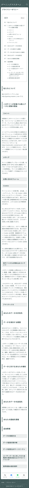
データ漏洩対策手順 (14, 66)
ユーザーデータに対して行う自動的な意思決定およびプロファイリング (16, 74)
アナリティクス (13, 42)
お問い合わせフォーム (15, 34)
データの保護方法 (14, 64)
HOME (2, 482)
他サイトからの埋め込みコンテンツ (16, 39)
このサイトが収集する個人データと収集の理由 (16, 26)
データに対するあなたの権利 (16, 52)
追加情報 (10, 61)
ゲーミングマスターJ (11, 5)
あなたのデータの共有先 (15, 46)
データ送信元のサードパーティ (16, 69)
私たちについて (12, 22)
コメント (11, 30)
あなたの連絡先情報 (13, 58)
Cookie (11, 36)
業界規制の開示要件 (14, 78)
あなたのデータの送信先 (15, 55)
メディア (11, 32)
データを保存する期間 (14, 49)
